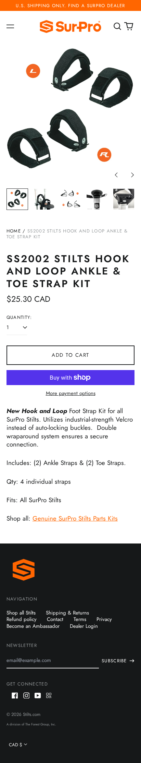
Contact (55, 619)
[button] (117, 26)
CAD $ (15, 744)
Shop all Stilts (21, 613)
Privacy (104, 619)
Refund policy (22, 619)
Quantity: (19, 317)
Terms (80, 619)
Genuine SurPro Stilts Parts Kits (75, 518)
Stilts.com (31, 714)
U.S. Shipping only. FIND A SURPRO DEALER (70, 5)
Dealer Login (84, 626)
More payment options (70, 393)
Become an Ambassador (33, 626)
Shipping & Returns (67, 613)
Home (14, 231)
